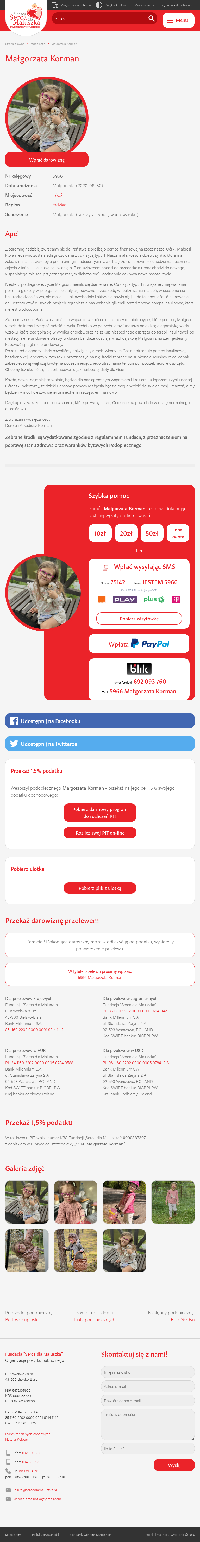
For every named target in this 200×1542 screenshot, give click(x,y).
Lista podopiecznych (94, 1319)
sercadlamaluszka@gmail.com (37, 1498)
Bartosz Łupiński (21, 1319)
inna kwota (177, 532)
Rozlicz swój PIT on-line (100, 832)
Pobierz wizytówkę (139, 618)
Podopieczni (38, 43)
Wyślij (174, 1464)
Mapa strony (13, 1534)
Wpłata (119, 643)
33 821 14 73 (28, 1470)
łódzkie (59, 204)
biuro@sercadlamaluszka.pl (35, 1489)
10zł (100, 532)
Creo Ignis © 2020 (183, 1534)
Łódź (58, 195)
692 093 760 (31, 1452)
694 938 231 (31, 1461)
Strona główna (14, 43)
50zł (152, 532)
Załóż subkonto (145, 5)
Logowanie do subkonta (176, 5)
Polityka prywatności (45, 1534)
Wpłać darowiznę (47, 159)
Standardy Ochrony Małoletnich (91, 1534)
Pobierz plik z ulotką (100, 887)
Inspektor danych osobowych (28, 1433)
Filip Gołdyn (183, 1319)
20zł (126, 532)
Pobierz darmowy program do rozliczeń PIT (100, 812)
